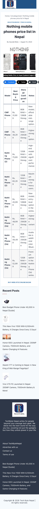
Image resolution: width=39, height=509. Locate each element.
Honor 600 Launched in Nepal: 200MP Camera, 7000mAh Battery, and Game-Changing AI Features (19, 346)
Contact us (7, 451)
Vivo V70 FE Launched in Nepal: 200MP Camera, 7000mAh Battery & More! (19, 387)
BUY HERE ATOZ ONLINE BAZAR (19, 282)
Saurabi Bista (13, 42)
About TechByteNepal (12, 443)
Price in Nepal (26, 22)
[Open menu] (32, 4)
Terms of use (8, 454)
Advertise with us (10, 447)
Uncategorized (13, 22)
